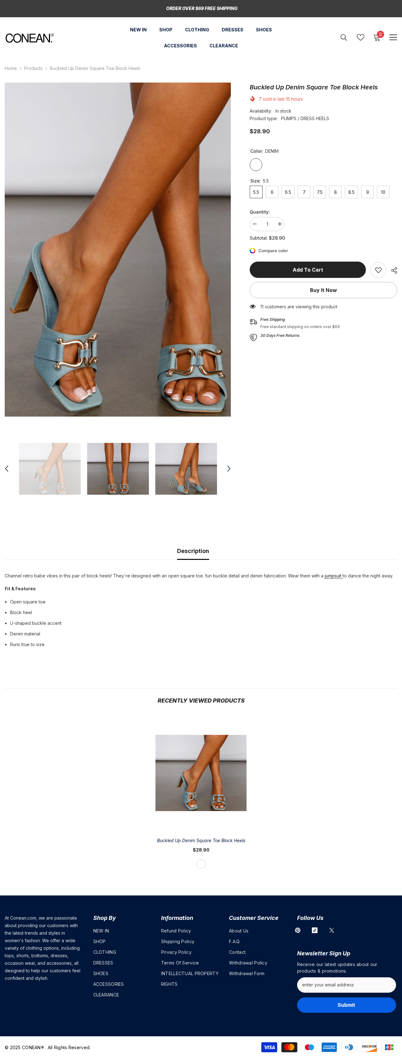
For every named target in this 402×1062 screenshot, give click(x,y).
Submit (346, 1005)
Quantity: (260, 212)
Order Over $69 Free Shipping (202, 8)
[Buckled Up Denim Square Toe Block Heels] (201, 773)
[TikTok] (314, 930)
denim (201, 864)
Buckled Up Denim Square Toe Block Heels (201, 840)
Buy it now (323, 290)
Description (193, 551)
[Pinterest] (297, 930)
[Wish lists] (360, 37)
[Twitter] (331, 930)
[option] (118, 249)
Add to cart (308, 270)
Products (33, 68)
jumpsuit (334, 575)
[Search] (344, 37)
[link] (378, 270)
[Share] (391, 270)
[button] (6, 468)
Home (11, 68)
